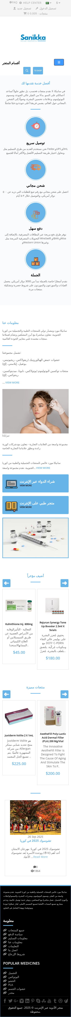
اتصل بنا (13, 950)
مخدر (11, 993)
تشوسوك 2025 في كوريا (35, 841)
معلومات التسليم (18, 938)
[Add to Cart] (9, 608)
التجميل (12, 973)
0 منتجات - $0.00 (37, 13)
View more (12, 382)
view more (43, 468)
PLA (10, 985)
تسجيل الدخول (47, 8)
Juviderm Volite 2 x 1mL (19, 735)
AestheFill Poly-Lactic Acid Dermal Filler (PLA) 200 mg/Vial (53, 737)
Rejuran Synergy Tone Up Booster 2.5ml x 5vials (53, 626)
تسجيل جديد (23, 8)
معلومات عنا (15, 942)
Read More (40, 857)
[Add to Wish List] (19, 608)
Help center (31, 3)
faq (15, 2)
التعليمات (13, 946)
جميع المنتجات (16, 930)
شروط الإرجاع (16, 954)
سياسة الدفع (15, 934)
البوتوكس (13, 977)
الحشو (11, 981)
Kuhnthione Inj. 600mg (19, 624)
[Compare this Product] (29, 608)
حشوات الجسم (16, 989)
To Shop (38, 70)
